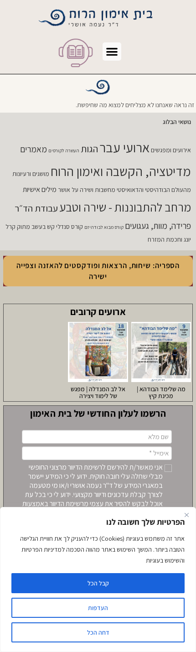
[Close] (186, 514)
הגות (89, 148)
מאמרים (33, 149)
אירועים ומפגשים (171, 150)
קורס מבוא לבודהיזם (104, 227)
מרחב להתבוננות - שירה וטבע (125, 207)
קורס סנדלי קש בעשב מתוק (50, 227)
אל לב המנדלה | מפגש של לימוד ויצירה (98, 392)
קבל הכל (98, 583)
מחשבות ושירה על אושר (86, 190)
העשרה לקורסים (63, 150)
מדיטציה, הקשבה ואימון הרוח (121, 171)
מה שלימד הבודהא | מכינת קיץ (161, 392)
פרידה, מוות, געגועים (158, 226)
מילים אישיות (40, 189)
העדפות (98, 608)
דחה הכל (98, 632)
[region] (98, 579)
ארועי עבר (124, 147)
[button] (112, 51)
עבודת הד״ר (36, 208)
